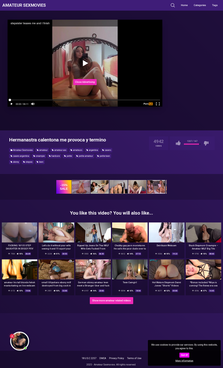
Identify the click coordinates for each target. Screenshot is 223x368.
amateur (43, 150)
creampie (40, 156)
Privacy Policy (116, 358)
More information (184, 360)
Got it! (184, 355)
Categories (200, 5)
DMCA (102, 358)
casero (107, 150)
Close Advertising (85, 82)
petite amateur (85, 156)
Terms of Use (134, 358)
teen (41, 162)
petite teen (104, 156)
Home (184, 5)
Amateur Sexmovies (24, 5)
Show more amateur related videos (111, 300)
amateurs (77, 150)
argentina (93, 150)
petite (69, 156)
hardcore (55, 156)
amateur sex (60, 150)
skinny (16, 162)
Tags (215, 5)
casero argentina (21, 156)
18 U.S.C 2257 (89, 358)
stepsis (28, 162)
